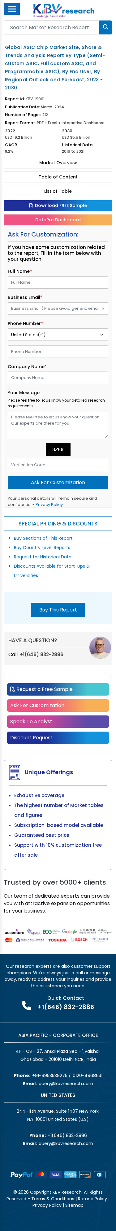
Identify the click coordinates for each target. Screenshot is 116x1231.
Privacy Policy (49, 504)
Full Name (20, 271)
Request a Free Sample (44, 689)
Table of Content (58, 177)
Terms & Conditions (52, 1199)
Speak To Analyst (31, 721)
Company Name (27, 366)
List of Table (58, 191)
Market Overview (58, 163)
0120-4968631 (87, 1075)
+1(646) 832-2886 (41, 654)
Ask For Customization (37, 705)
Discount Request (31, 737)
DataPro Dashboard (58, 220)
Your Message (24, 393)
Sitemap (74, 1205)
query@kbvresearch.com (66, 1083)
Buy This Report (58, 609)
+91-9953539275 (49, 1075)
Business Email (25, 297)
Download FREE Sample (60, 205)
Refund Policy (92, 1199)
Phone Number (25, 323)
